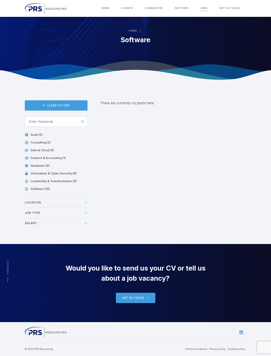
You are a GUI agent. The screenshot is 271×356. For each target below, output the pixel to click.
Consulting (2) (41, 142)
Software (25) (40, 188)
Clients (127, 8)
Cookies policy (236, 348)
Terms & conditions (196, 348)
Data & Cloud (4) (42, 150)
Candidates (154, 8)
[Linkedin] (241, 332)
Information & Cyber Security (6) (54, 173)
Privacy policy (217, 348)
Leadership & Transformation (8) (54, 181)
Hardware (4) (40, 165)
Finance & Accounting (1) (48, 158)
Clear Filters (58, 105)
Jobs (204, 8)
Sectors (181, 8)
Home (105, 8)
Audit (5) (36, 134)
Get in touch (229, 8)
